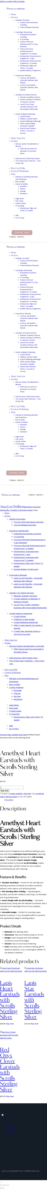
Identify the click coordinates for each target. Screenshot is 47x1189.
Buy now (4, 791)
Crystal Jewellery (12, 735)
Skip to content (6, 1)
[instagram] (7, 227)
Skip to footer (19, 1)
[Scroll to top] (1, 1181)
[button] (26, 500)
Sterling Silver (11, 797)
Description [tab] (9, 800)
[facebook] (10, 227)
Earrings (23, 735)
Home (2, 735)
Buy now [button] (10, 1024)
